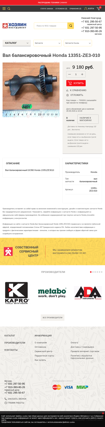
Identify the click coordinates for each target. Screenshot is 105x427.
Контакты (11, 350)
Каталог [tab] (11, 43)
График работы (16, 403)
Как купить (40, 360)
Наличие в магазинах (86, 119)
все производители (52, 318)
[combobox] (47, 43)
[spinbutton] (76, 74)
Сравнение (75, 9)
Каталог (9, 335)
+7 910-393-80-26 (91, 31)
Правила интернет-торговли (85, 351)
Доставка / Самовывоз (82, 347)
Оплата (74, 343)
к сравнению (78, 90)
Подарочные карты (44, 356)
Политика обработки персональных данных (82, 357)
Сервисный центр (43, 351)
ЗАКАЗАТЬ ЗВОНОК (17, 399)
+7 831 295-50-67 (91, 21)
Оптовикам (40, 347)
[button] (82, 74)
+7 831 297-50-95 (91, 27)
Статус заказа (46, 9)
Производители (14, 343)
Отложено (61, 9)
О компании (41, 343)
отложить (76, 95)
